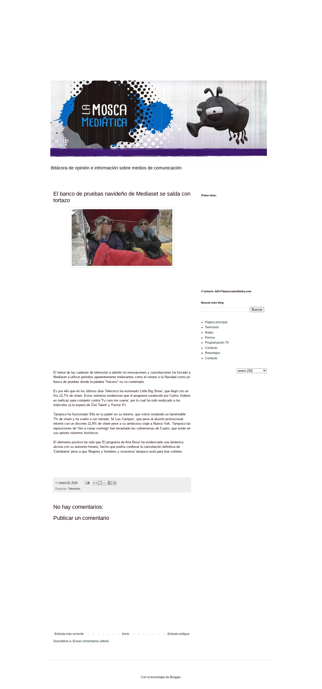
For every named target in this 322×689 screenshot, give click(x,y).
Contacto (211, 348)
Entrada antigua (178, 634)
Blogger (175, 677)
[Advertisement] (151, 35)
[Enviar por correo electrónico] (95, 482)
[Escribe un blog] (100, 482)
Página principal (216, 322)
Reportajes (212, 353)
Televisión (74, 488)
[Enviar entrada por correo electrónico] (87, 482)
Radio (209, 332)
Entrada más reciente (69, 634)
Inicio (125, 634)
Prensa (210, 337)
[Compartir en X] (104, 482)
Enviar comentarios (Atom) (91, 641)
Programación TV (217, 342)
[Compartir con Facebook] (109, 482)
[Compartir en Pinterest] (114, 482)
